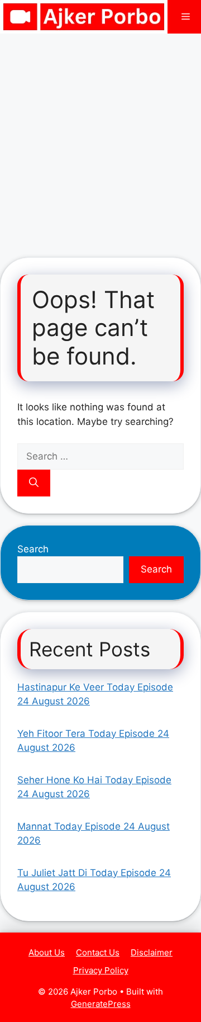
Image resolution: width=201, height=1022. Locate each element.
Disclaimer (152, 952)
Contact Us (97, 952)
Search (33, 549)
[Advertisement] (100, 139)
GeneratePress (101, 1004)
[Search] (33, 483)
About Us (46, 952)
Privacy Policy (100, 970)
